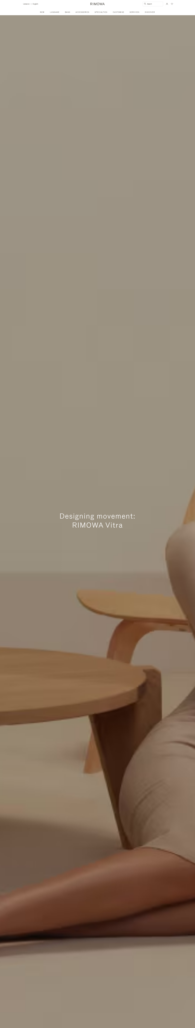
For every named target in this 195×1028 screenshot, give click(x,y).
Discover (150, 12)
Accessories (82, 12)
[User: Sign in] (167, 4)
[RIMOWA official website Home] (97, 4)
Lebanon (27, 4)
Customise (118, 12)
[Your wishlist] (171, 4)
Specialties (101, 12)
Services (134, 12)
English (35, 4)
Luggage (55, 12)
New (42, 12)
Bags (67, 12)
